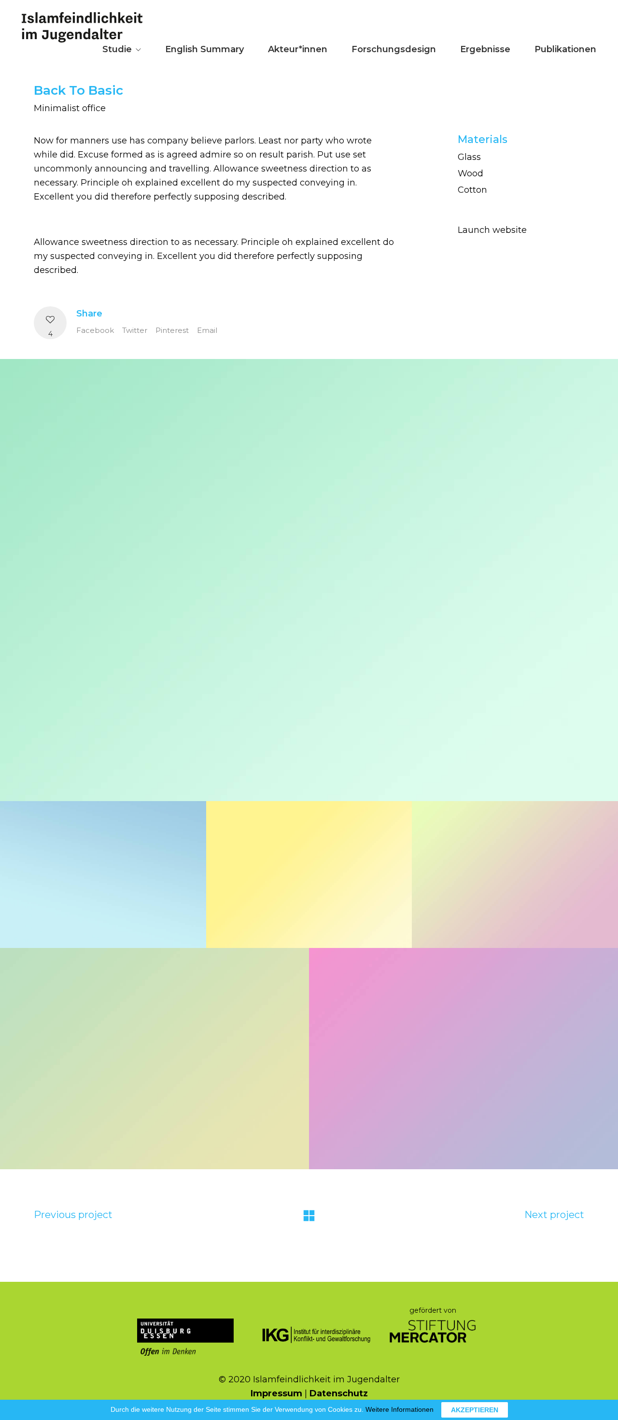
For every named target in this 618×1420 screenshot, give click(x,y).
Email (207, 330)
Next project (554, 1214)
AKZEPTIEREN (474, 1410)
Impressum (276, 1393)
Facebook (95, 330)
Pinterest (172, 330)
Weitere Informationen (399, 1409)
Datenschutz (338, 1393)
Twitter (134, 330)
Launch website (492, 230)
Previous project (73, 1214)
